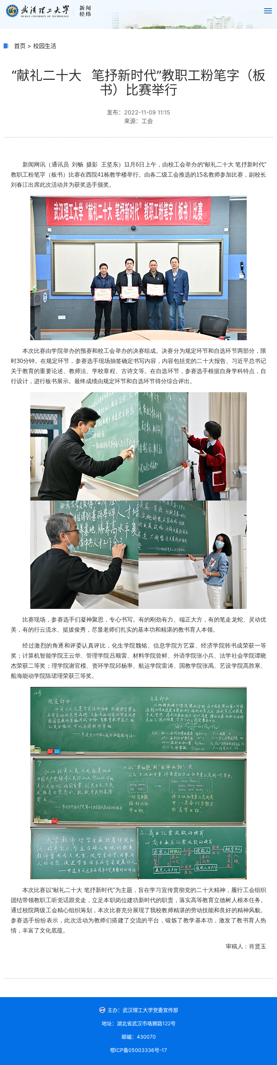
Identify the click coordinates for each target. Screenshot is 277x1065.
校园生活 (44, 45)
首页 (20, 45)
